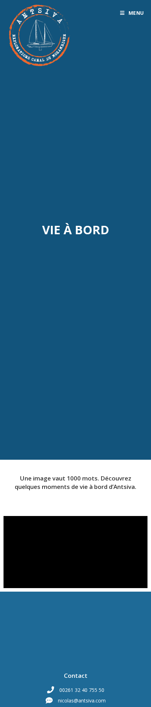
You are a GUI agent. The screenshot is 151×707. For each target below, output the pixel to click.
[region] (75, 552)
